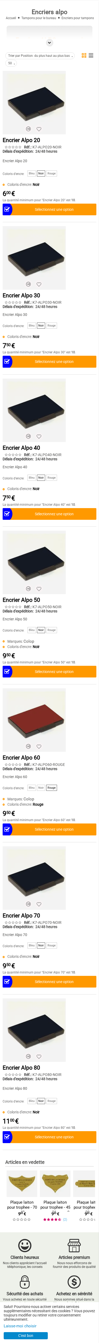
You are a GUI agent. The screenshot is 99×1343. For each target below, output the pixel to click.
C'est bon (25, 1335)
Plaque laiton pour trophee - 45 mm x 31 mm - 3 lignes (55, 1210)
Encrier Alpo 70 (21, 915)
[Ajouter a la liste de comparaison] (28, 129)
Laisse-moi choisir (20, 1326)
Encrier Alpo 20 (21, 140)
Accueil (11, 18)
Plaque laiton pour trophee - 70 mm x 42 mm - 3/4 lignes (22, 1210)
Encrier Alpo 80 (21, 1068)
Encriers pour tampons (78, 18)
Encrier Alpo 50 (21, 600)
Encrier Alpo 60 (21, 757)
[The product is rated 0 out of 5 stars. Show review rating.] (22, 1219)
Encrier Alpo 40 (21, 448)
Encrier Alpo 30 (21, 295)
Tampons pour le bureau (38, 18)
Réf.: (27, 147)
